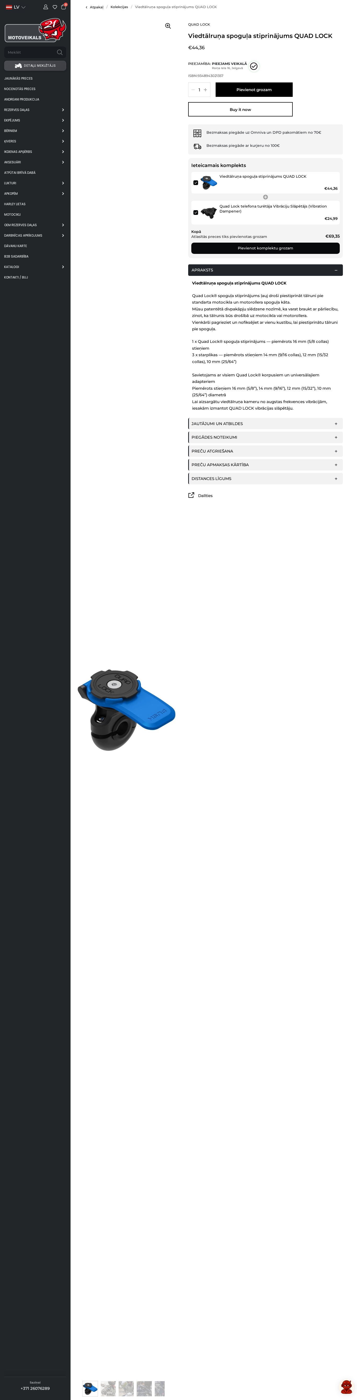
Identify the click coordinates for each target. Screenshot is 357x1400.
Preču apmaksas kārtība (220, 464)
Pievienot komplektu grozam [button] (265, 248)
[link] (208, 182)
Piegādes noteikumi (214, 437)
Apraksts (202, 269)
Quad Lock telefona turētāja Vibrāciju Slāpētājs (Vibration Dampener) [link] (273, 209)
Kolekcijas (119, 7)
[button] (15, 7)
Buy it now (240, 109)
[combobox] (29, 52)
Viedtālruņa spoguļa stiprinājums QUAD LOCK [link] (263, 176)
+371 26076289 (35, 1388)
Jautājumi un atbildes (217, 423)
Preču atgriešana (212, 451)
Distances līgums (211, 478)
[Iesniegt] (60, 52)
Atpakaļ (96, 7)
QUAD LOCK (199, 24)
